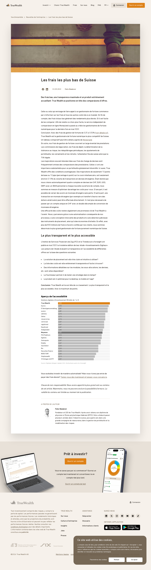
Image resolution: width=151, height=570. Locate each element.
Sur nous (83, 5)
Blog (92, 5)
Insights (64, 526)
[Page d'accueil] (14, 5)
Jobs (63, 531)
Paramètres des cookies (98, 560)
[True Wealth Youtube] (127, 516)
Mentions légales (62, 554)
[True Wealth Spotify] (133, 516)
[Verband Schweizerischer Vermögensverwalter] (23, 545)
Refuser (116, 560)
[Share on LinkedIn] (47, 89)
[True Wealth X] (111, 516)
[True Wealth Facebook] (122, 516)
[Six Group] (51, 545)
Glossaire (86, 521)
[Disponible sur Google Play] (131, 527)
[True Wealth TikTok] (138, 516)
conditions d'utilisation (19, 527)
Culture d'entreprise (69, 521)
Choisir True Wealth (61, 5)
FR (105, 5)
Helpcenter (86, 516)
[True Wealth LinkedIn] (106, 516)
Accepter (134, 560)
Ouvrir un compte (136, 5)
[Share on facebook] (43, 89)
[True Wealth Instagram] (117, 516)
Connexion (120, 5)
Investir (46, 5)
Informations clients (90, 526)
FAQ (99, 5)
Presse (63, 536)
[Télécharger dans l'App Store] (112, 527)
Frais (75, 5)
